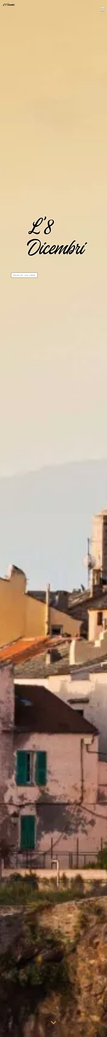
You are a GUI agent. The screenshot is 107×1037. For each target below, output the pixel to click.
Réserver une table (24, 275)
